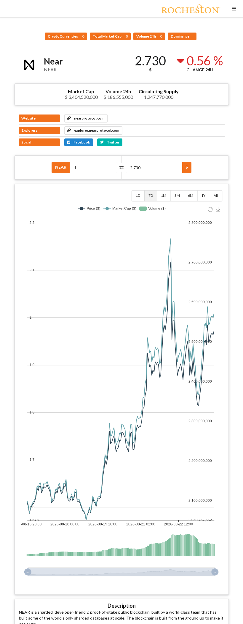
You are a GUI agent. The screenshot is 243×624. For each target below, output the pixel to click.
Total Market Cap (110, 36)
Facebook (81, 142)
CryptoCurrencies (66, 36)
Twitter (112, 142)
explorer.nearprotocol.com (96, 130)
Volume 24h (149, 36)
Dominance (180, 36)
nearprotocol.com (88, 118)
